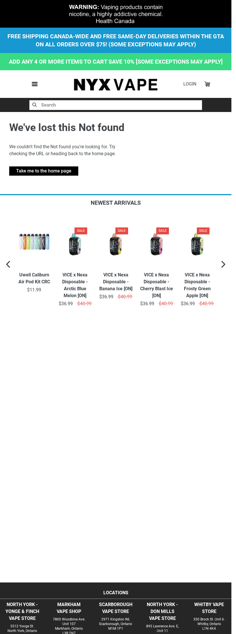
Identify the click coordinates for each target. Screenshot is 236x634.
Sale (81, 231)
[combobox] (115, 105)
